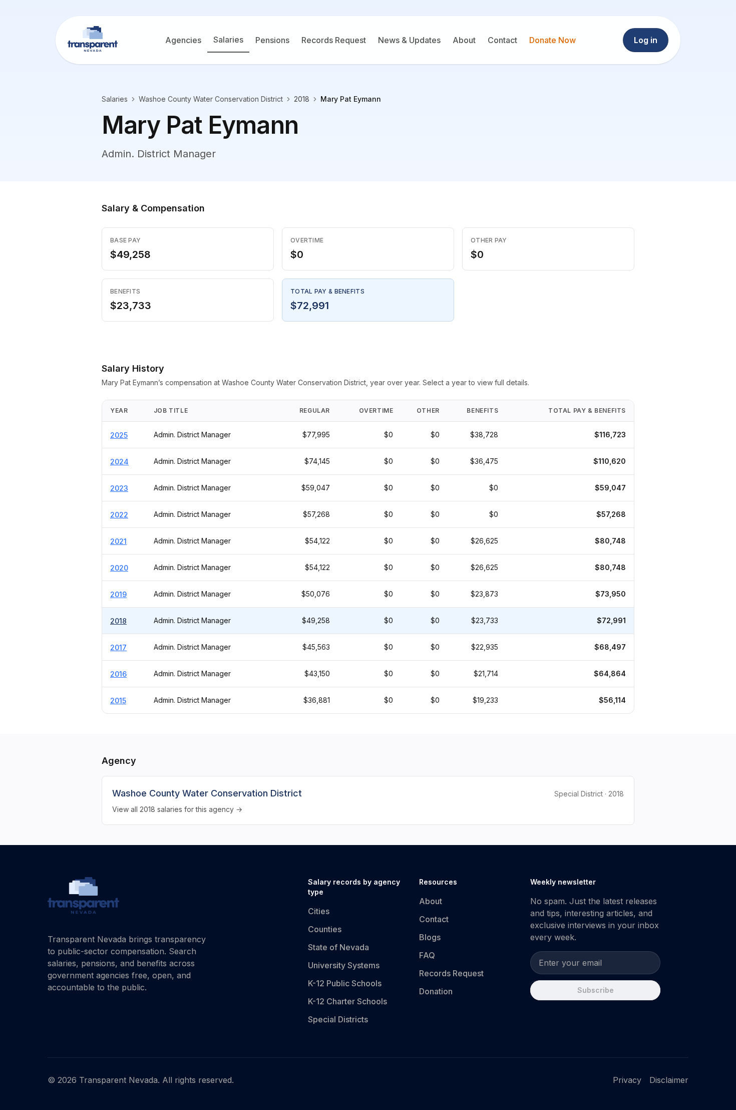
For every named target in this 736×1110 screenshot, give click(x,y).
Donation (436, 991)
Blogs (430, 937)
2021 (118, 541)
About (464, 40)
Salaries (228, 40)
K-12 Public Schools (345, 983)
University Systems (344, 965)
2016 (118, 674)
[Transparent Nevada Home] (83, 897)
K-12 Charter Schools (347, 1001)
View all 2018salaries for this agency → (177, 809)
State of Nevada (338, 947)
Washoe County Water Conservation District (211, 99)
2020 (119, 568)
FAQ (427, 955)
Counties (324, 929)
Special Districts (338, 1019)
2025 (119, 435)
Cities (318, 911)
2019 (118, 594)
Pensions (272, 40)
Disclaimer (668, 1080)
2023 (119, 488)
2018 (118, 621)
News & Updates (409, 40)
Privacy (627, 1080)
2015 (118, 700)
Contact (502, 40)
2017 (118, 647)
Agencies (183, 40)
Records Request (333, 40)
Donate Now (552, 40)
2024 (119, 461)
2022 (119, 514)
